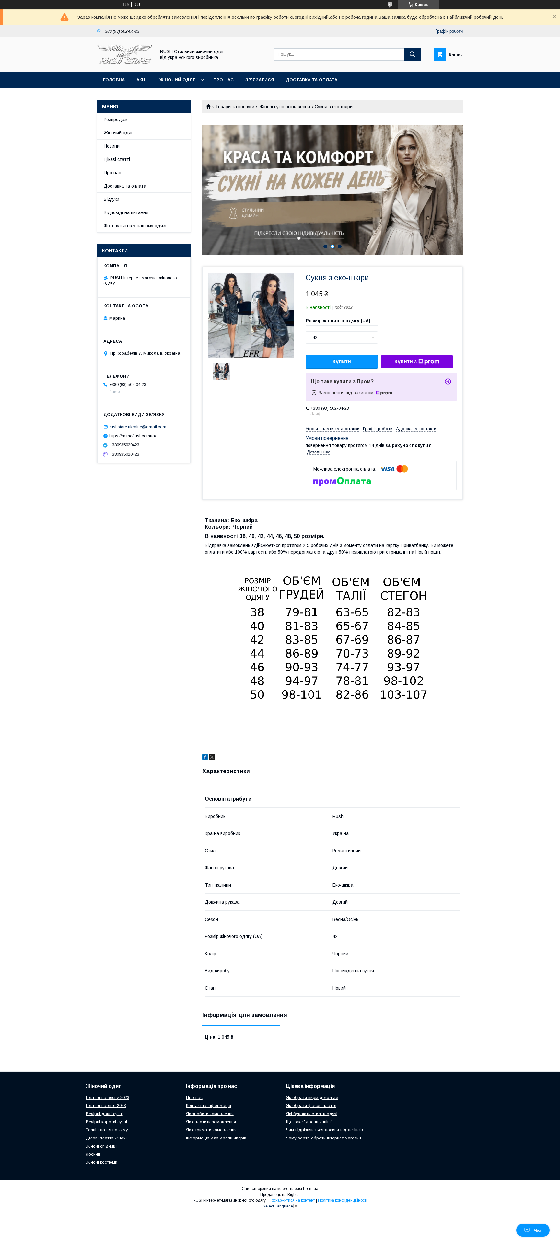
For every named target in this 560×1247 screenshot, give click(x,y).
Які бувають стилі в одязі (311, 1113)
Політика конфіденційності (342, 1200)
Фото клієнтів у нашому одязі (135, 225)
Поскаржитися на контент (292, 1200)
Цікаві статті (117, 159)
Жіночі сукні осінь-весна (284, 106)
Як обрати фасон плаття (311, 1105)
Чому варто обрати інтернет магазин (323, 1138)
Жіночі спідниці (101, 1146)
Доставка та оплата (311, 79)
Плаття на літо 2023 (106, 1105)
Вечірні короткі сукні (106, 1121)
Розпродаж (115, 119)
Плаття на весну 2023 (107, 1097)
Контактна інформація (208, 1105)
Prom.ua (310, 1188)
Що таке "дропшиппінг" (309, 1121)
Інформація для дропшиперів (216, 1138)
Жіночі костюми (101, 1162)
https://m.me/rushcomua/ (132, 435)
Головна (114, 79)
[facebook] (205, 758)
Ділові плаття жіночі (106, 1138)
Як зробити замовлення (210, 1113)
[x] (212, 758)
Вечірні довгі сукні (104, 1113)
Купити (341, 361)
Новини (112, 146)
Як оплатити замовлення (211, 1121)
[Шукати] (412, 54)
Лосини (93, 1154)
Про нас (223, 79)
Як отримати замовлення (211, 1129)
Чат (538, 1230)
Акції (142, 79)
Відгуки (111, 199)
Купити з (405, 361)
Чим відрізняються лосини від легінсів (324, 1129)
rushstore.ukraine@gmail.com (138, 426)
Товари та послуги (234, 106)
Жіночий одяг (177, 79)
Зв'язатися (259, 79)
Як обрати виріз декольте (312, 1097)
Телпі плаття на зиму (107, 1129)
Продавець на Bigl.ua (280, 1194)
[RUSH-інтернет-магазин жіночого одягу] (124, 63)
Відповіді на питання (126, 212)
